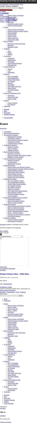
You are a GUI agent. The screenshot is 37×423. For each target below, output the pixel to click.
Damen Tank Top (13, 38)
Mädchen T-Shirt (13, 47)
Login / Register (8, 403)
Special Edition (8, 117)
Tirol (9, 51)
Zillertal (10, 54)
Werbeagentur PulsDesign (8, 290)
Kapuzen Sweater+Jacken (15, 24)
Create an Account (5, 422)
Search (21, 8)
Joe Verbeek (11, 81)
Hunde (10, 52)
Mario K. (10, 83)
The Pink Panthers (13, 90)
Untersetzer (11, 58)
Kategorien (3, 128)
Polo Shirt (11, 22)
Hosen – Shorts (12, 20)
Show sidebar (4, 231)
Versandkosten (7, 284)
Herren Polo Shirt (13, 97)
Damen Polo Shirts (13, 40)
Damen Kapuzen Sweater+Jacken (18, 31)
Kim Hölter (11, 85)
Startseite (2, 224)
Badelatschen (12, 60)
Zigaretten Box (12, 65)
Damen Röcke (12, 34)
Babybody (11, 45)
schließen (3, 408)
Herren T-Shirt (12, 17)
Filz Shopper (11, 104)
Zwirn (9, 91)
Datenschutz (11, 292)
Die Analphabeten (13, 78)
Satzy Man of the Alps (14, 86)
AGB (17, 292)
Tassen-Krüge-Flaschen (15, 63)
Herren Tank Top (13, 19)
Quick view (3, 267)
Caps (9, 71)
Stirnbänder (11, 72)
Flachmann (11, 62)
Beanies (10, 69)
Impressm (3, 292)
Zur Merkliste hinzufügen (7, 268)
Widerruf (23, 292)
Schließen (3, 270)
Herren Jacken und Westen (16, 15)
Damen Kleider (12, 33)
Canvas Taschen (12, 103)
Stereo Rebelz (12, 88)
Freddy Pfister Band (14, 80)
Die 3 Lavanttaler (13, 76)
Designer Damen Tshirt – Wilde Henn (14, 274)
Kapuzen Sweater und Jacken (16, 43)
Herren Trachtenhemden (15, 25)
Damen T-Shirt (12, 36)
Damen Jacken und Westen (16, 29)
